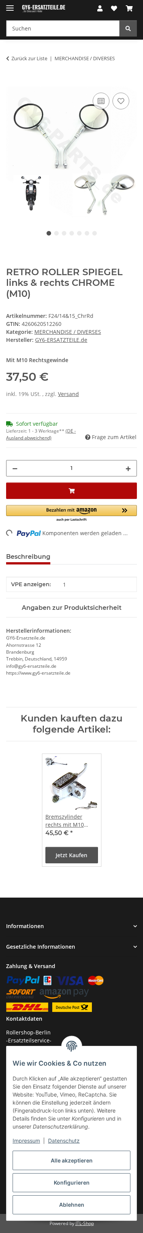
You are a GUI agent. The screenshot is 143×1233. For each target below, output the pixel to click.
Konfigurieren (72, 1182)
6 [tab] (87, 233)
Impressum (26, 1140)
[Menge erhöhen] (128, 468)
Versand (68, 394)
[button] (100, 8)
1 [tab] (49, 233)
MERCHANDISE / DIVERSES (67, 331)
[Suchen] (128, 28)
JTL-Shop (85, 1223)
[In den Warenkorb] (12, 82)
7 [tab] (94, 233)
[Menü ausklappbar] (10, 5)
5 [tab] (79, 233)
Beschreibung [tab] (28, 556)
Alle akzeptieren (72, 1160)
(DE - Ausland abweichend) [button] (41, 434)
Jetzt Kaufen (71, 855)
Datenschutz (64, 1140)
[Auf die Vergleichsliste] (101, 101)
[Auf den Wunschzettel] (120, 101)
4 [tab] (71, 233)
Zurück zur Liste (29, 58)
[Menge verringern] (14, 468)
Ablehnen (71, 1204)
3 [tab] (64, 233)
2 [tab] (56, 233)
